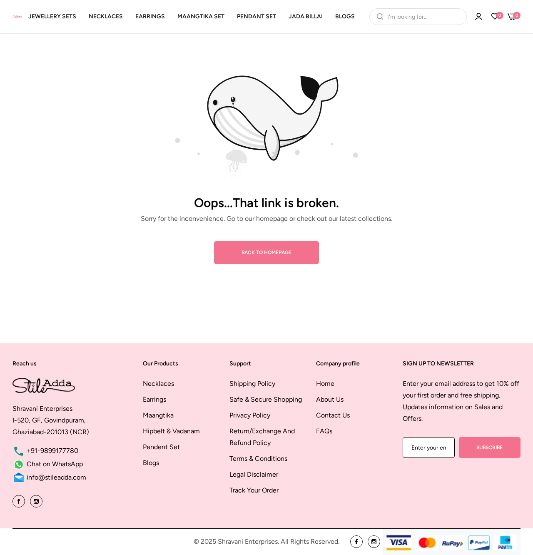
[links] (19, 501)
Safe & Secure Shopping (265, 399)
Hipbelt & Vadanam (171, 431)
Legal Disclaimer (253, 474)
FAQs (324, 431)
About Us (330, 399)
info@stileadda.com (55, 477)
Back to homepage (266, 252)
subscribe (489, 447)
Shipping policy (252, 384)
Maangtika (158, 415)
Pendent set (161, 447)
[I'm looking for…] (377, 16)
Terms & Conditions (258, 458)
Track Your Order (254, 490)
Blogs (151, 463)
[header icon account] (478, 16)
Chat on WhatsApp (54, 464)
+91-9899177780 (51, 451)
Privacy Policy (249, 415)
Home (325, 384)
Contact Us (333, 415)
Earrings (154, 399)
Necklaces (158, 384)
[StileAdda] (17, 16)
